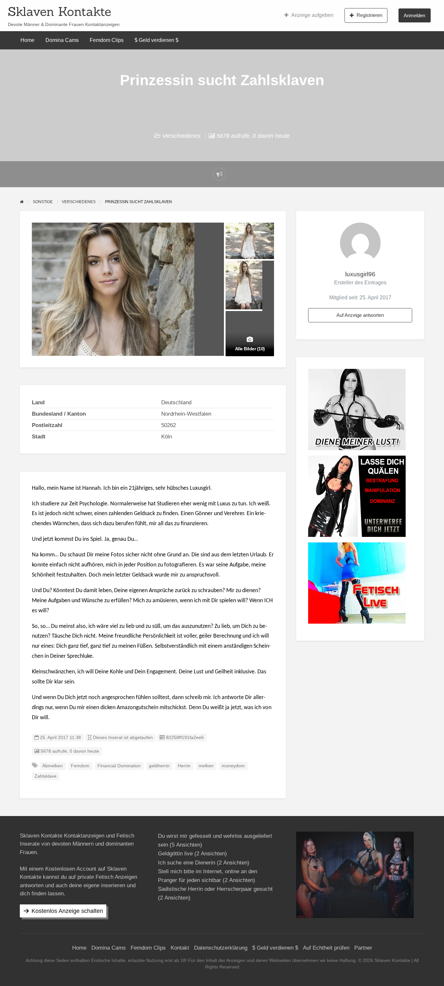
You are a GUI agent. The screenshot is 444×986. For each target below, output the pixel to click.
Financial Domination (119, 765)
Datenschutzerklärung (220, 948)
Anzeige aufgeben (312, 15)
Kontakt (180, 948)
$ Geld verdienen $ (156, 40)
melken (206, 765)
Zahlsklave (45, 776)
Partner (363, 948)
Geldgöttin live (175, 853)
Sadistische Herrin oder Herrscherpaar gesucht (215, 889)
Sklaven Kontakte (59, 11)
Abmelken (52, 765)
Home (27, 40)
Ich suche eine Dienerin (186, 863)
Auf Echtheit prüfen (326, 948)
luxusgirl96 (360, 274)
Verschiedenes (181, 136)
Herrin (184, 765)
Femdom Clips (107, 40)
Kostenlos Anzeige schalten (67, 911)
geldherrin (159, 765)
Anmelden (414, 15)
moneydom (233, 765)
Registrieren (369, 15)
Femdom (80, 765)
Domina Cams (62, 40)
